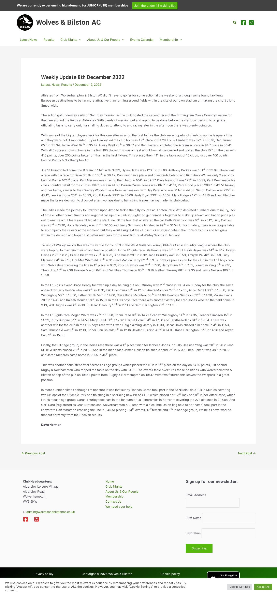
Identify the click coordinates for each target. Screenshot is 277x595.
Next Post (247, 453)
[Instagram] (251, 22)
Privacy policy (43, 574)
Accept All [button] (263, 586)
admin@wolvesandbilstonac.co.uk (50, 512)
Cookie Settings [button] (240, 586)
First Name (193, 518)
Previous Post (33, 453)
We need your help (118, 506)
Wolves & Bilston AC (68, 22)
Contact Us (113, 501)
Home (109, 481)
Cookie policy (170, 574)
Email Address (196, 495)
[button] (154, 5)
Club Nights (113, 486)
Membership (114, 496)
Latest (45, 85)
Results (66, 85)
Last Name (193, 533)
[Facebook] (243, 22)
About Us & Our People (121, 491)
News (56, 85)
